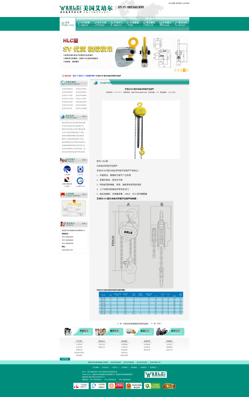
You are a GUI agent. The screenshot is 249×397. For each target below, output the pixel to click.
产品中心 (116, 24)
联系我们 (179, 3)
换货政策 (124, 353)
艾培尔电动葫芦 (115, 362)
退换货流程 (124, 355)
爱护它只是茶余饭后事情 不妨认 (73, 139)
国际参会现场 (79, 353)
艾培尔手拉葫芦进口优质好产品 (73, 126)
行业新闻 (133, 24)
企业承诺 (147, 347)
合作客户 (169, 344)
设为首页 (186, 3)
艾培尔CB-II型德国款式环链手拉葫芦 (135, 323)
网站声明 (147, 350)
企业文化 (79, 347)
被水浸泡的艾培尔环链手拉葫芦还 (73, 142)
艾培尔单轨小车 (155, 362)
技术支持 (100, 24)
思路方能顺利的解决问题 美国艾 (73, 136)
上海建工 (67, 186)
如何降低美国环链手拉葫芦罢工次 (73, 145)
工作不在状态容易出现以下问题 (73, 132)
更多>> (84, 116)
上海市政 (80, 175)
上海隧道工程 (80, 186)
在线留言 (165, 24)
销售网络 (79, 355)
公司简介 (79, 344)
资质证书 (79, 350)
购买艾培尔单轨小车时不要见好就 (73, 129)
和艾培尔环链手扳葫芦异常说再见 (73, 152)
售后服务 (149, 24)
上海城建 (67, 175)
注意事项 (147, 344)
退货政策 (124, 350)
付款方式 (102, 344)
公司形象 (84, 24)
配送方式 (102, 347)
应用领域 (124, 344)
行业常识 (124, 347)
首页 (68, 24)
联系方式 (169, 350)
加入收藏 (172, 3)
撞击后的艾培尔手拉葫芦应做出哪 (73, 123)
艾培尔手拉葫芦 (142, 362)
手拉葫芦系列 (90, 76)
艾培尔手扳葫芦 (128, 362)
